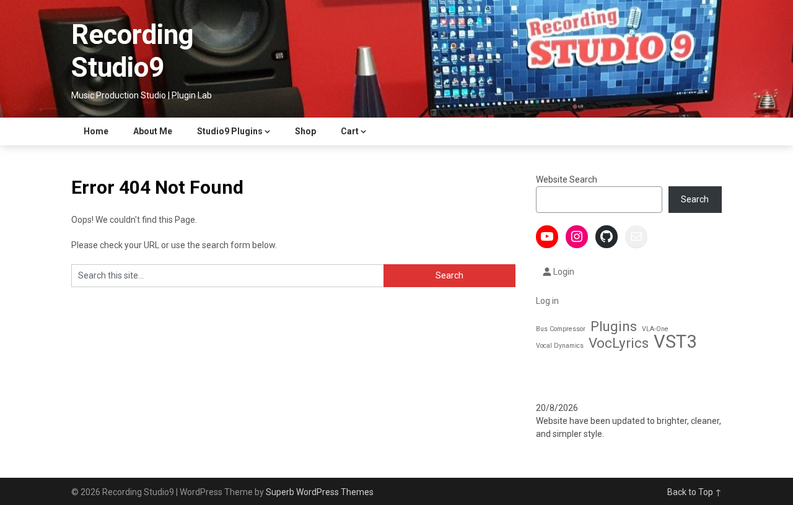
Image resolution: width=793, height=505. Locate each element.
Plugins (613, 326)
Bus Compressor (560, 329)
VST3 (675, 341)
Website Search (566, 179)
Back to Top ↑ (694, 492)
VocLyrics (619, 343)
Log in (547, 301)
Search (695, 199)
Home (96, 131)
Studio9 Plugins (230, 131)
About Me (152, 131)
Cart (350, 131)
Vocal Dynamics (560, 346)
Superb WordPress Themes (320, 492)
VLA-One (655, 329)
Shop (305, 131)
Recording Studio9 (132, 51)
